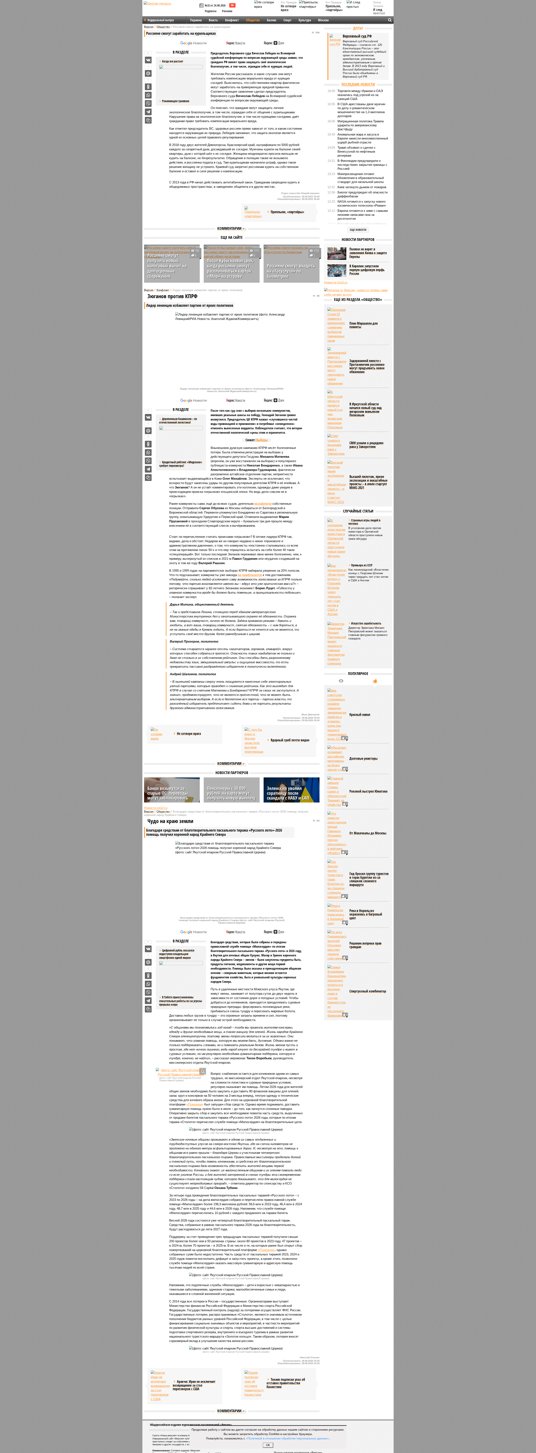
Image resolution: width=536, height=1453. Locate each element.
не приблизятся (250, 575)
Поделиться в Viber (148, 103)
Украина (196, 20)
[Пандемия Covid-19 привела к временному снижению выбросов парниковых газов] (336, 325)
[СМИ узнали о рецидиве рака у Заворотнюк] (336, 445)
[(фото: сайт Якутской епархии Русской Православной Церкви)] (181, 1072)
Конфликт (232, 20)
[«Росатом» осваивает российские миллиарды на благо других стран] (336, 758)
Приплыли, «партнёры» (334, 8)
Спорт (287, 20)
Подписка (210, 11)
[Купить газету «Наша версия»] (202, 5)
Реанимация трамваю (175, 101)
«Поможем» (194, 1104)
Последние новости (358, 84)
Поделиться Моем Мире (148, 73)
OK (268, 1445)
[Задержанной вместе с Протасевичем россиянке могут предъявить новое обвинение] (336, 366)
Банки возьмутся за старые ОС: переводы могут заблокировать (167, 793)
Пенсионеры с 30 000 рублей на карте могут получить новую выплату (231, 793)
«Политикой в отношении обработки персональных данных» (287, 1438)
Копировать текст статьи (148, 120)
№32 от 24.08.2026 (215, 5)
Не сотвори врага (288, 8)
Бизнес (271, 20)
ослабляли (263, 503)
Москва (323, 20)
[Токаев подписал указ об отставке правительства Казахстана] (254, 1383)
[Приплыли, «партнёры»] (254, 212)
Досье (358, 28)
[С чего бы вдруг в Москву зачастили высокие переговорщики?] (254, 740)
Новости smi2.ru (155, 808)
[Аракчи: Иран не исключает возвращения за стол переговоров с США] (160, 1385)
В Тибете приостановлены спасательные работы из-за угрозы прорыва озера (180, 1000)
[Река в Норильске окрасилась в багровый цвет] (336, 914)
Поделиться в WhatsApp (148, 95)
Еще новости (358, 230)
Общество (253, 20)
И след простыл (379, 11)
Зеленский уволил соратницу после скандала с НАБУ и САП (288, 793)
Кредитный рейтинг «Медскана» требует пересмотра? (180, 464)
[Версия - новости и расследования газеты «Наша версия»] (171, 10)
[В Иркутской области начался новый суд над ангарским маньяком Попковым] (336, 409)
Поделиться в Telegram (148, 112)
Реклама (227, 11)
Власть (213, 20)
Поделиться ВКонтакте (148, 60)
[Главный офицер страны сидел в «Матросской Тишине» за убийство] (336, 791)
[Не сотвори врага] (160, 734)
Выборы (262, 440)
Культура (305, 20)
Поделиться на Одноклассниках (148, 86)
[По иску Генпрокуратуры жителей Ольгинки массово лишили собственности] (336, 945)
